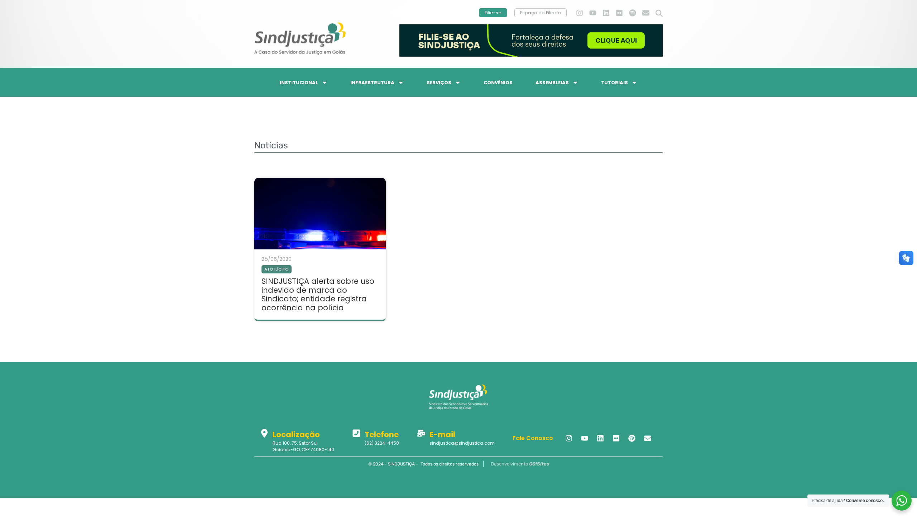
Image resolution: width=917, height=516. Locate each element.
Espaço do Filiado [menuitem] (540, 13)
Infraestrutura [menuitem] (372, 82)
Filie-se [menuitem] (493, 13)
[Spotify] (632, 13)
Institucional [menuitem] (299, 82)
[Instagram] (579, 13)
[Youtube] (593, 13)
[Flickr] (619, 13)
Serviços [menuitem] (439, 82)
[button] (659, 13)
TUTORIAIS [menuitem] (614, 82)
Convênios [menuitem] (498, 82)
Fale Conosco (533, 438)
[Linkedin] (606, 13)
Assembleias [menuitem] (552, 82)
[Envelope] (646, 13)
